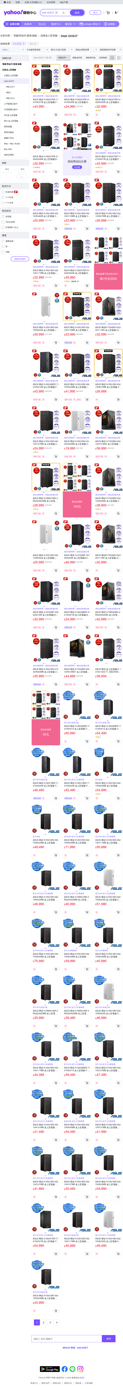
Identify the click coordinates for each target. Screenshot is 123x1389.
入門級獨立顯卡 (11, 103)
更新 (82, 1377)
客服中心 (34, 1383)
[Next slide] (58, 78)
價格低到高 (77, 57)
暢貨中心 (56, 24)
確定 (22, 176)
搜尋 (108, 1338)
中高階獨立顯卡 (11, 109)
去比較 (77, 167)
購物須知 (57, 1383)
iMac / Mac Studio (12, 143)
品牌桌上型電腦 (9, 69)
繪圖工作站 (9, 137)
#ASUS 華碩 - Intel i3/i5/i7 (75, 1347)
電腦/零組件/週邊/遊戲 (12, 64)
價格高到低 (91, 57)
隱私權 (78, 1383)
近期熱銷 (103, 57)
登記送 (42, 24)
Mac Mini (8, 149)
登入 (95, 12)
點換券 (28, 24)
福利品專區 (9, 154)
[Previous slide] (34, 78)
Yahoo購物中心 (20, 12)
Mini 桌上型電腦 (11, 120)
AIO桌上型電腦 (10, 115)
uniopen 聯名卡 (92, 24)
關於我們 (46, 1383)
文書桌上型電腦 (11, 75)
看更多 (68, 24)
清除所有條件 (20, 258)
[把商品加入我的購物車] (56, 115)
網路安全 (68, 1383)
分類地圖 (89, 1383)
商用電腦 (8, 126)
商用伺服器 (9, 132)
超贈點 (111, 24)
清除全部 (33, 43)
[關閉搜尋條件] (56, 12)
